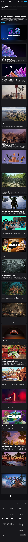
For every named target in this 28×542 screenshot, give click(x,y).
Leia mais (3, 22)
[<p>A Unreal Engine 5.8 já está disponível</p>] (14, 27)
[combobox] (9, 9)
